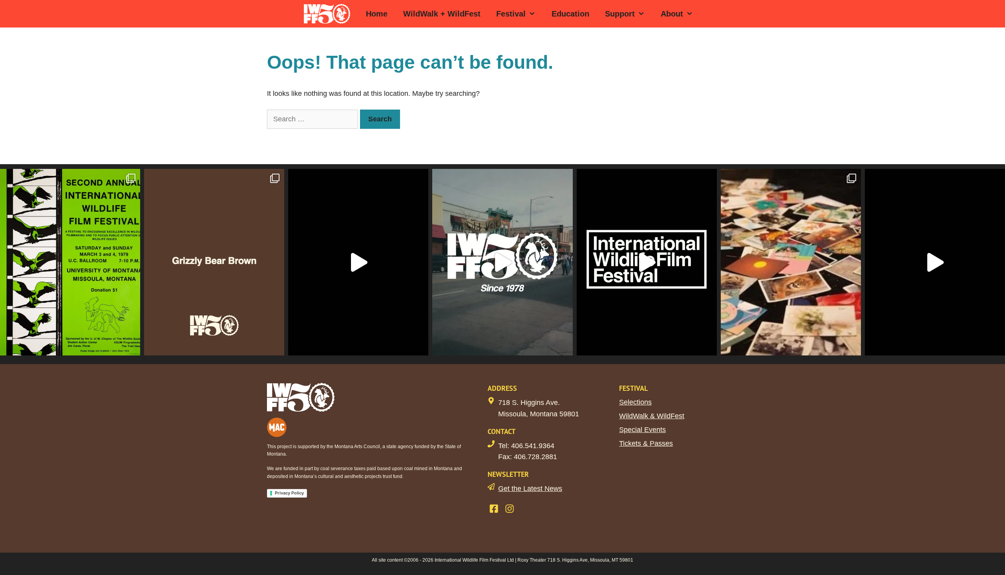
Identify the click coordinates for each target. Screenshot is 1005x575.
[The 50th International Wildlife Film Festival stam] (502, 262)
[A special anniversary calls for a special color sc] (214, 262)
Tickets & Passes (646, 443)
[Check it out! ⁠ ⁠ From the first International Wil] (70, 262)
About (672, 13)
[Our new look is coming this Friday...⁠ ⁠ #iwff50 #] (647, 262)
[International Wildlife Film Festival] (329, 13)
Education (570, 13)
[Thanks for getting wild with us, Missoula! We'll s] (935, 262)
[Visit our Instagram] (509, 508)
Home (376, 13)
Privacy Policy (289, 493)
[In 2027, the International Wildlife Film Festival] (358, 262)
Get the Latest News (530, 489)
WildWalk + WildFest (442, 13)
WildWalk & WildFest (651, 416)
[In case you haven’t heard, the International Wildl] (791, 262)
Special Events (642, 430)
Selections (635, 402)
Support (620, 13)
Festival (511, 13)
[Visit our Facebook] (494, 508)
